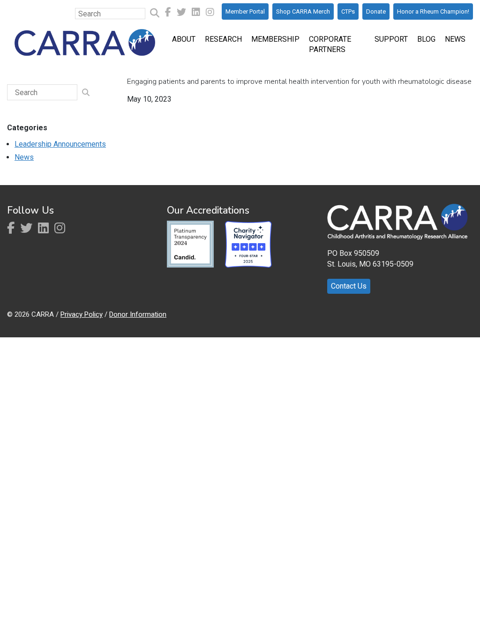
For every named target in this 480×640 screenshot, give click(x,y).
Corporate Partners (330, 44)
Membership (275, 39)
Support (391, 39)
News (455, 39)
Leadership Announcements (60, 144)
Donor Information (137, 314)
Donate (376, 11)
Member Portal (245, 11)
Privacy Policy (81, 314)
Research (223, 39)
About (183, 39)
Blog (426, 39)
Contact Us (349, 286)
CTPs (348, 11)
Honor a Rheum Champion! (433, 11)
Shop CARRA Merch (303, 11)
